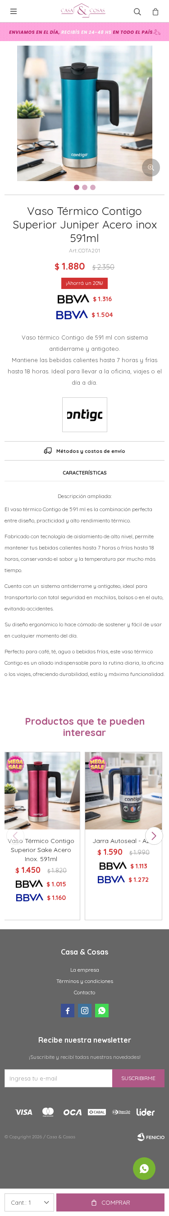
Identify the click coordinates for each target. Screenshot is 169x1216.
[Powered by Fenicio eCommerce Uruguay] (150, 1137)
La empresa (84, 969)
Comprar (115, 1202)
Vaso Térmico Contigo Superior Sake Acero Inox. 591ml (41, 850)
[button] (154, 836)
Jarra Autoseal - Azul (123, 841)
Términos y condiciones (84, 981)
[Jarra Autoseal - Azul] (124, 791)
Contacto (84, 992)
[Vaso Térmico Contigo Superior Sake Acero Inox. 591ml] (41, 791)
